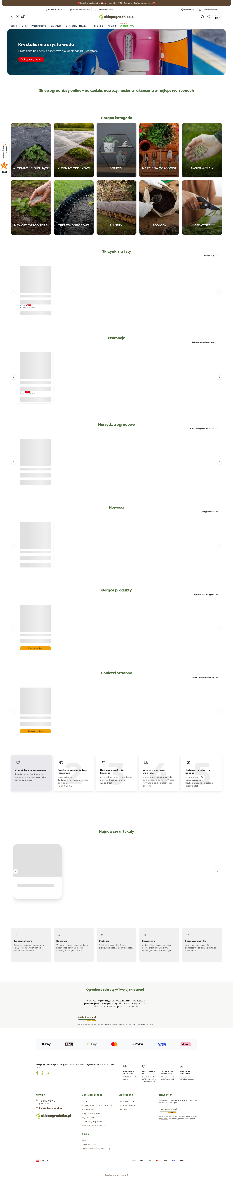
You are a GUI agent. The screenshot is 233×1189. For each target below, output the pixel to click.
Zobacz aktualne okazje (203, 342)
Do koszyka (35, 313)
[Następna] (227, 3)
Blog (83, 1140)
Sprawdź (30, 176)
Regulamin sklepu (89, 1117)
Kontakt (85, 1101)
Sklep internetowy (115, 1175)
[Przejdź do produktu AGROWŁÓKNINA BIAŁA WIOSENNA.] (35, 626)
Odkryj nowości (207, 511)
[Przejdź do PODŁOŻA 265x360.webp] (159, 207)
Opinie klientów (88, 1144)
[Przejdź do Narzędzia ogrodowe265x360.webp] (159, 150)
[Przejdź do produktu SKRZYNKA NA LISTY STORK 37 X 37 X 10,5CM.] (35, 287)
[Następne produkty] (219, 290)
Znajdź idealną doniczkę (203, 677)
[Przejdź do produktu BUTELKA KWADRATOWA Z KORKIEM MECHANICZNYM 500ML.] (35, 543)
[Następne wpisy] (217, 871)
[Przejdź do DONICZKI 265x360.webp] (116, 150)
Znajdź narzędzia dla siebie (201, 429)
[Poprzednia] (5, 3)
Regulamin (105, 1024)
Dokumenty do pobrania (92, 1121)
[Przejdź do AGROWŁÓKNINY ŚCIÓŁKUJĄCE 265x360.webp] (31, 150)
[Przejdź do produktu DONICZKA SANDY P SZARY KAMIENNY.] (35, 709)
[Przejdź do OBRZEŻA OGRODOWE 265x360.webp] (74, 207)
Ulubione (123, 1109)
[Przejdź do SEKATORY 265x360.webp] (202, 207)
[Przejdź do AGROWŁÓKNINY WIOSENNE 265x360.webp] (74, 150)
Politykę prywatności (117, 1024)
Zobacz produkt (35, 648)
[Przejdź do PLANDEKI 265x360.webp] (116, 207)
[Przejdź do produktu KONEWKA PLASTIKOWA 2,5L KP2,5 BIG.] (35, 460)
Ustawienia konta (126, 1101)
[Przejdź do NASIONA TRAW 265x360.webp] (202, 150)
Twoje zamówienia (127, 1105)
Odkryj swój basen (31, 59)
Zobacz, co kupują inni (204, 594)
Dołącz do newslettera (91, 1020)
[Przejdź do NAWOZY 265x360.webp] (31, 207)
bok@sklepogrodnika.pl (211, 9)
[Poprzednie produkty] (13, 290)
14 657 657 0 (189, 9)
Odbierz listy (208, 256)
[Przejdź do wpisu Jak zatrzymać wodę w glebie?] (37, 860)
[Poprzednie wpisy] (15, 871)
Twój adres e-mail (87, 1017)
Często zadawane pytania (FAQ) (95, 1149)
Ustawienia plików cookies (93, 1125)
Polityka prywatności (90, 1113)
